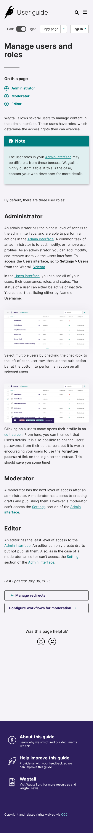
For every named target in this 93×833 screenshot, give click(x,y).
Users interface (27, 276)
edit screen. (13, 434)
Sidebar (39, 267)
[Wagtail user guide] (9, 12)
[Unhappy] (52, 641)
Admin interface (58, 157)
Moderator (20, 96)
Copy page (50, 29)
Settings (38, 507)
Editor (16, 104)
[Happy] (40, 641)
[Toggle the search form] (76, 12)
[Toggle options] (63, 29)
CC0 (64, 814)
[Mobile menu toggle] (85, 12)
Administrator (23, 88)
